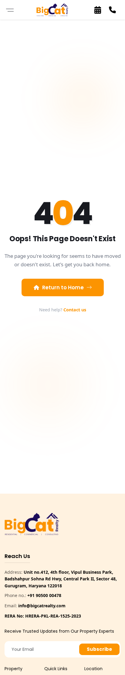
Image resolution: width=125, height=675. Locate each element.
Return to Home (63, 287)
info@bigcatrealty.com (42, 605)
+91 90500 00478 (44, 595)
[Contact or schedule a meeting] (97, 10)
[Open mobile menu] (10, 10)
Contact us (74, 310)
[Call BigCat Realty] (112, 10)
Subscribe (99, 649)
